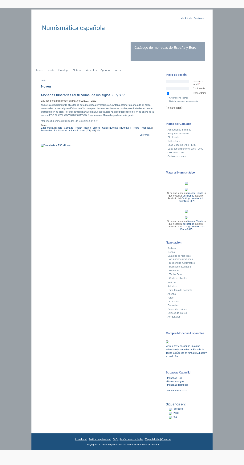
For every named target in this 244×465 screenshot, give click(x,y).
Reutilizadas (60, 130)
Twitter (175, 413)
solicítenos (188, 195)
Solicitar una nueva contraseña (183, 101)
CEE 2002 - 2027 (176, 152)
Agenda (105, 70)
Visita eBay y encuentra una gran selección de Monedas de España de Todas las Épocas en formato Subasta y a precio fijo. (186, 351)
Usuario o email (198, 83)
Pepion (78, 128)
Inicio (39, 70)
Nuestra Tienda (195, 193)
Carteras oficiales (177, 156)
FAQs (115, 439)
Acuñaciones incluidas (179, 129)
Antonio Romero (76, 130)
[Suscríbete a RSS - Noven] (56, 145)
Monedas (174, 270)
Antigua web (174, 316)
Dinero (58, 128)
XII (88, 130)
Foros (117, 70)
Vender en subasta (177, 390)
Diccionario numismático (182, 263)
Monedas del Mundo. (178, 385)
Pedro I (136, 128)
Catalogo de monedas (179, 256)
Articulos (172, 286)
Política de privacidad (100, 439)
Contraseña (200, 88)
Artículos (91, 70)
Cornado (68, 128)
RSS (174, 417)
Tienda (50, 70)
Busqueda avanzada (178, 133)
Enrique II (126, 128)
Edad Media (47, 128)
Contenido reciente (177, 309)
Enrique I (115, 128)
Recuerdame (199, 93)
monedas (147, 128)
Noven (87, 128)
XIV (98, 130)
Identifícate (186, 18)
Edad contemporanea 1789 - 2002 (185, 148)
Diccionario (173, 137)
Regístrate (199, 18)
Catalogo (63, 70)
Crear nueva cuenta (178, 98)
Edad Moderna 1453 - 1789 (182, 145)
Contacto (166, 439)
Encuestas (173, 305)
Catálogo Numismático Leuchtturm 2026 (191, 199)
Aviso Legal (81, 439)
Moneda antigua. (176, 381)
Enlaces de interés (177, 313)
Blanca (96, 128)
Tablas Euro (174, 141)
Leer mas (144, 135)
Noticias (77, 70)
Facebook (177, 409)
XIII (93, 130)
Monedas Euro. (175, 378)
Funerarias (46, 130)
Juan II (105, 128)
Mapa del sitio (152, 439)
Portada (172, 248)
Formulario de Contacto (180, 290)
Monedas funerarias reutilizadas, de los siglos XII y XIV (83, 95)
